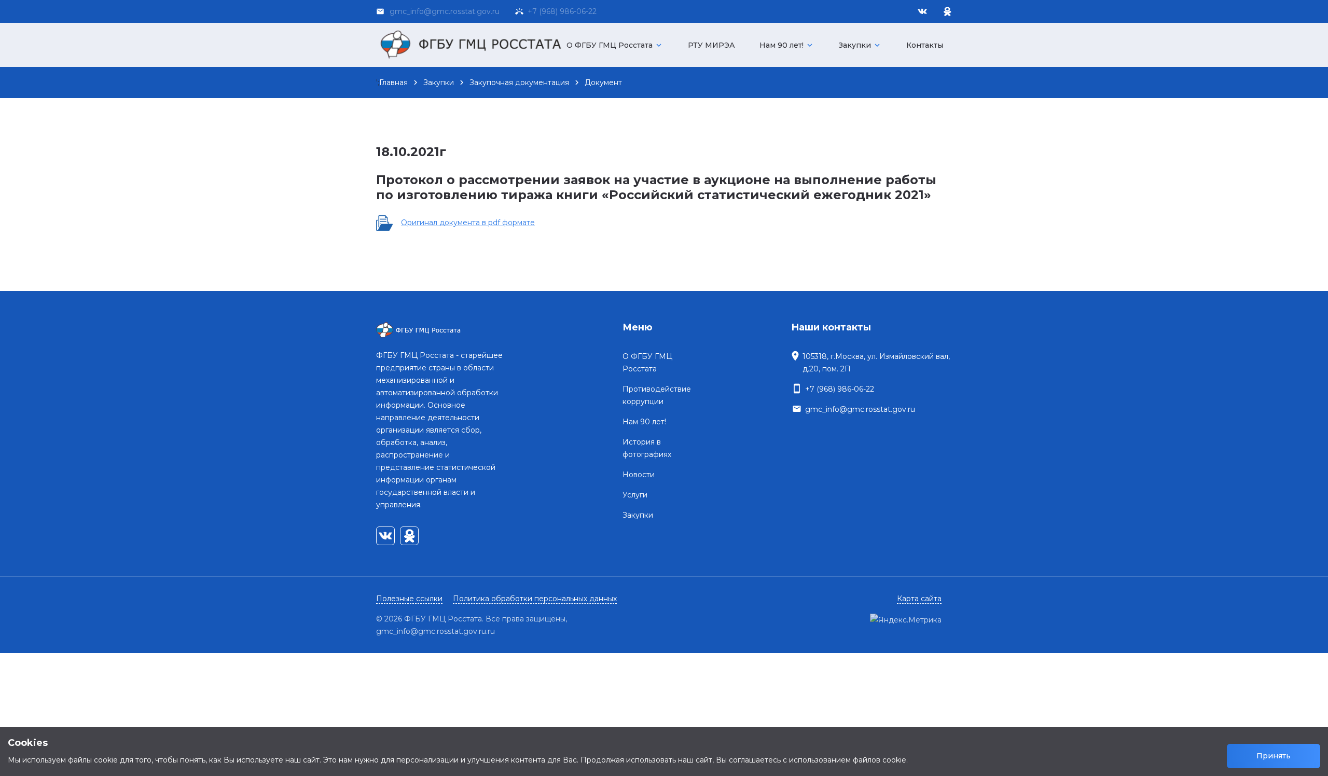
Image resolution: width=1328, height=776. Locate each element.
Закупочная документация (519, 82)
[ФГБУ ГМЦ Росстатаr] (442, 330)
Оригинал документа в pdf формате (468, 222)
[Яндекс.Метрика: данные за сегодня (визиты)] (906, 620)
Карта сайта (919, 598)
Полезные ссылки (409, 598)
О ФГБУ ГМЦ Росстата (614, 45)
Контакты (924, 45)
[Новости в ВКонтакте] (922, 11)
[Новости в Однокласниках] (947, 11)
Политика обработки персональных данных (535, 598)
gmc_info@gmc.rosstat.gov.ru (860, 409)
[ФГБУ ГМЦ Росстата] (474, 45)
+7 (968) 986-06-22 (560, 11)
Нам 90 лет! (786, 45)
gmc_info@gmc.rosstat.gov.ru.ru (435, 631)
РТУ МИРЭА (711, 45)
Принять (1273, 755)
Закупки (860, 45)
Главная (393, 82)
